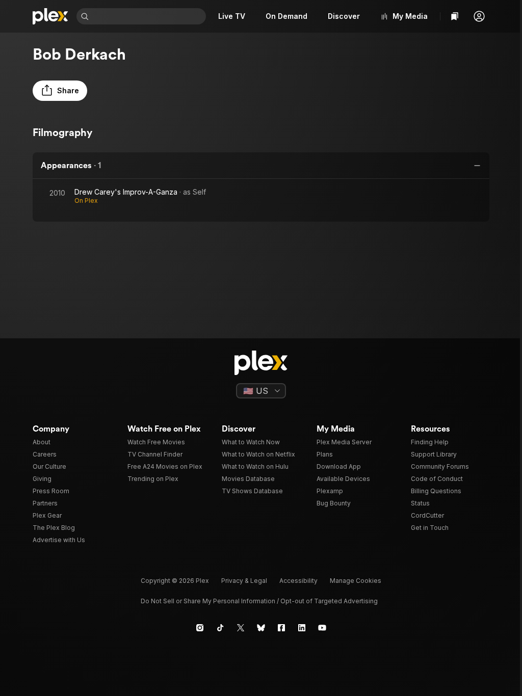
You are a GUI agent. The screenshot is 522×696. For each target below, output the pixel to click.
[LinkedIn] (302, 628)
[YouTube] (322, 628)
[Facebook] (281, 628)
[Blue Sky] (261, 628)
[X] (240, 628)
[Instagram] (200, 628)
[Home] (50, 16)
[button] (479, 16)
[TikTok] (220, 628)
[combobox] (148, 16)
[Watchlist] (455, 16)
